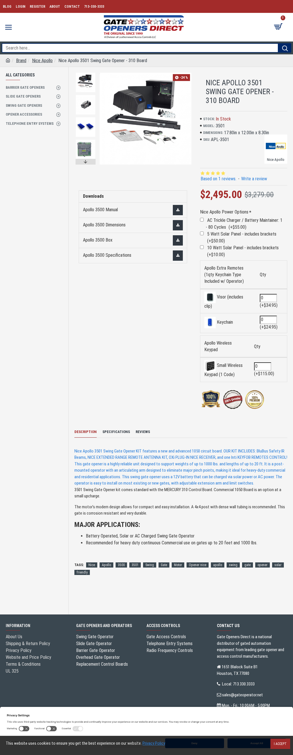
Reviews (143, 432)
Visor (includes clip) (223, 301)
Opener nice (197, 565)
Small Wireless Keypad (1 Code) (223, 370)
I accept (280, 744)
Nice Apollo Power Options (224, 212)
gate (247, 565)
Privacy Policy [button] (153, 743)
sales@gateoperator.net (242, 694)
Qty (263, 274)
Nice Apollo (42, 60)
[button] (86, 74)
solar (278, 565)
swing (233, 565)
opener (263, 565)
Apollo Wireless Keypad (218, 346)
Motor (178, 565)
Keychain (224, 322)
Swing (149, 565)
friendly (82, 572)
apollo (217, 565)
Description (85, 432)
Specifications (116, 432)
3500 (121, 565)
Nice (91, 565)
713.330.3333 (244, 684)
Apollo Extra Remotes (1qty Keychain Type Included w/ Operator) (224, 274)
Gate (164, 565)
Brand (21, 60)
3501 (135, 565)
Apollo (106, 565)
